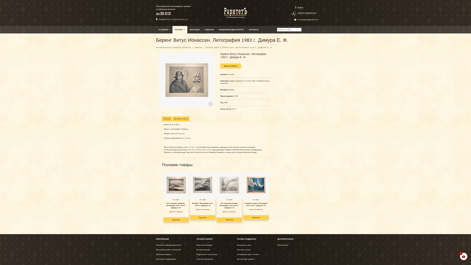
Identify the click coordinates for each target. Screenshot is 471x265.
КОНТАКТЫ (254, 30)
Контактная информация (166, 259)
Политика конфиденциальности (169, 245)
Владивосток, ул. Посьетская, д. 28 (173, 19)
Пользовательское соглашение (168, 250)
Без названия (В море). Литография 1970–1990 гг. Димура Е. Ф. (229, 206)
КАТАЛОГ (179, 30)
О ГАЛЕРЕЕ (163, 30)
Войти (300, 7)
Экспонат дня (282, 245)
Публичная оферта (163, 254)
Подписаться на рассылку (206, 254)
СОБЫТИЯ (209, 30)
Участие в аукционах (204, 259)
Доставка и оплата (181, 119)
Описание (167, 119)
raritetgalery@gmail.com (308, 20)
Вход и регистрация (204, 245)
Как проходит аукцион (246, 259)
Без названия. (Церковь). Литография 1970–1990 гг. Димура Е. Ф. (176, 206)
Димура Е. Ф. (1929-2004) (246, 81)
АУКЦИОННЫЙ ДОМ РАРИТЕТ (231, 30)
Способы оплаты (244, 250)
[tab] (167, 118)
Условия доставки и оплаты (248, 254)
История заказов (203, 250)
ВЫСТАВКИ (195, 30)
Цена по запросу (230, 66)
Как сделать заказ (244, 245)
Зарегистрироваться (307, 13)
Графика (232, 81)
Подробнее (176, 220)
